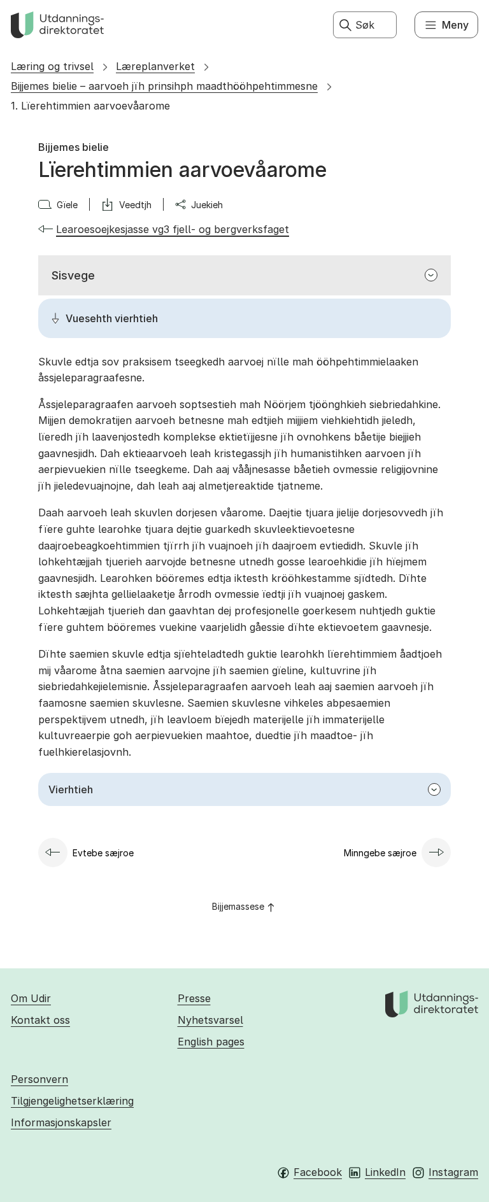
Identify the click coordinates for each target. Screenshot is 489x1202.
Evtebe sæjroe (103, 852)
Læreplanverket (155, 66)
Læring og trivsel (52, 66)
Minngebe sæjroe (380, 852)
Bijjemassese (238, 906)
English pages (211, 1041)
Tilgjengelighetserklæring (72, 1100)
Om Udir (31, 998)
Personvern (39, 1079)
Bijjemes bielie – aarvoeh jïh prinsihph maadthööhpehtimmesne (164, 86)
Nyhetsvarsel (210, 1020)
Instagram (453, 1172)
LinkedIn (385, 1172)
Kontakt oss (40, 1020)
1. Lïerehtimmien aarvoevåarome (90, 105)
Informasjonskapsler (61, 1122)
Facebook (318, 1172)
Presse (194, 998)
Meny (455, 24)
